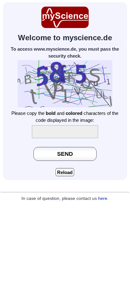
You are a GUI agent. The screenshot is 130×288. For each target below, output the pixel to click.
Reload (65, 172)
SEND (65, 153)
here (102, 198)
